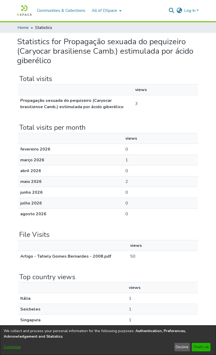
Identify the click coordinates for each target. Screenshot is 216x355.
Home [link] (23, 28)
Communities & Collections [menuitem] (61, 10)
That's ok (201, 346)
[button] (24, 10)
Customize (12, 346)
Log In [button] (190, 10)
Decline (182, 346)
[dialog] (108, 340)
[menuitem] (106, 10)
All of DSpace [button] (104, 10)
